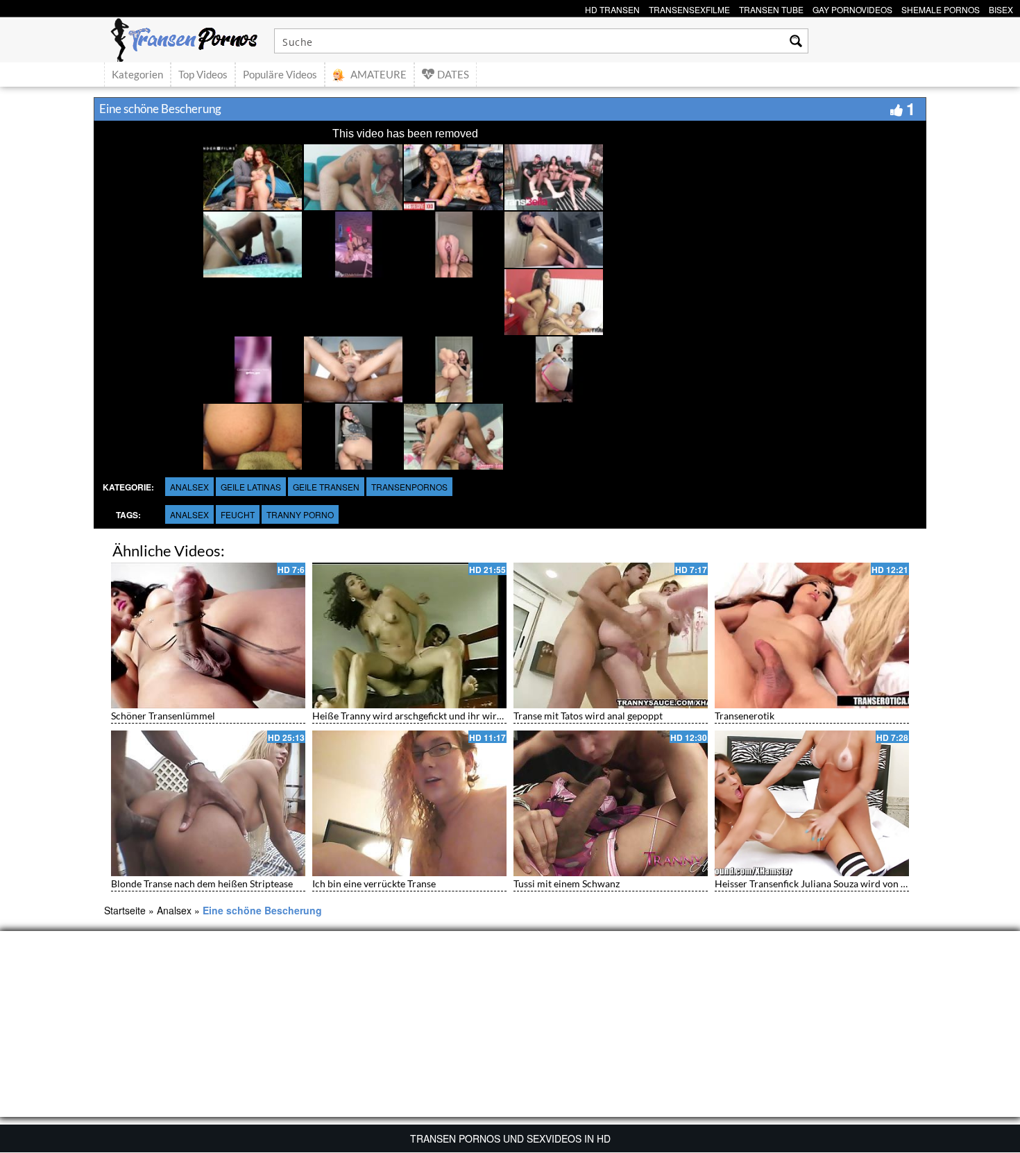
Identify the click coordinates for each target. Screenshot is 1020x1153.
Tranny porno (300, 514)
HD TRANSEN (612, 8)
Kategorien (137, 74)
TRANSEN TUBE (771, 8)
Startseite (125, 910)
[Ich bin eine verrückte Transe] (409, 803)
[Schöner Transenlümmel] (208, 635)
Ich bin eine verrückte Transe (374, 883)
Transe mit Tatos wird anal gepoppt (588, 715)
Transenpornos (409, 487)
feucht (238, 514)
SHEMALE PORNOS (940, 8)
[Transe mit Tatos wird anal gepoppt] (610, 635)
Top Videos (203, 74)
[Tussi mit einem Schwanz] (610, 803)
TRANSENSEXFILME (689, 8)
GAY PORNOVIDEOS (852, 8)
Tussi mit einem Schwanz (566, 883)
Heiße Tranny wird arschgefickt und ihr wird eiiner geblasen (440, 715)
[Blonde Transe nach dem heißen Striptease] (208, 803)
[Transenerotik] (812, 635)
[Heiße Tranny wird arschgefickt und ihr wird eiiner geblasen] (409, 635)
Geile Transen (326, 487)
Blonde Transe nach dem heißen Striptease (202, 883)
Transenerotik (744, 715)
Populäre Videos (280, 74)
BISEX (1001, 8)
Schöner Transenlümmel (163, 715)
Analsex (189, 487)
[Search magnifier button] (796, 41)
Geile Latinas (251, 487)
